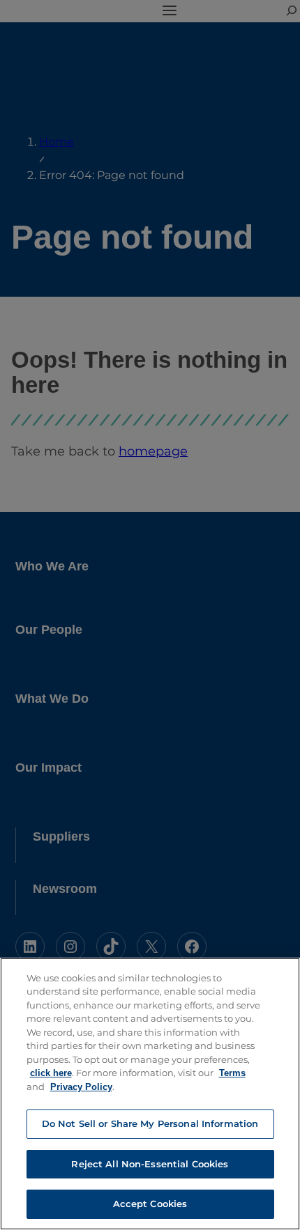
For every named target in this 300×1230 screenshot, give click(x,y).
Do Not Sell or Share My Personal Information (150, 1123)
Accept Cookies (150, 1203)
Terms (232, 1073)
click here (51, 1073)
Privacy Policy (81, 1087)
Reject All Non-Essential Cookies (149, 1163)
